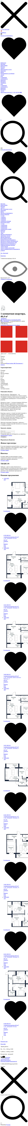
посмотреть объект (5, 325)
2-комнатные (4, 226)
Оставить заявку (5, 450)
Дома (2, 233)
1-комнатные (4, 225)
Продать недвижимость (7, 35)
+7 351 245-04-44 (5, 29)
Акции (2, 74)
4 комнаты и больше (6, 221)
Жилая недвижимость (6, 234)
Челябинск (3, 32)
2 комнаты (3, 218)
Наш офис (3, 1044)
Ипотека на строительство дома (9, 242)
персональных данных (6, 435)
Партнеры (3, 70)
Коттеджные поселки (6, 238)
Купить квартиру (5, 214)
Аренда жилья (4, 246)
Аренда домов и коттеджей (7, 247)
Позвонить (3, 318)
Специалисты (4, 78)
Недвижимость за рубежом (7, 73)
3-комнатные (4, 227)
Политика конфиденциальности (9, 1061)
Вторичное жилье (5, 222)
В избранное (7, 511)
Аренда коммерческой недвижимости (10, 249)
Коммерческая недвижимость (8, 239)
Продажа (3, 64)
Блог (2, 76)
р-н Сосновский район (15, 319)
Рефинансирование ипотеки (8, 245)
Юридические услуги (6, 69)
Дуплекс (8, 1124)
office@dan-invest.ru (6, 92)
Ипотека (3, 66)
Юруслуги (6, 209)
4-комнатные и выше (6, 229)
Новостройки (4, 65)
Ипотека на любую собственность (9, 241)
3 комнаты (3, 219)
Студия (2, 215)
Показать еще (4, 1041)
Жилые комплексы (5, 237)
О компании (4, 77)
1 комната (3, 217)
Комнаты (3, 230)
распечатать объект (15, 325)
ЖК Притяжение (5, 319)
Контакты (3, 81)
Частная (3, 231)
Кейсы (2, 72)
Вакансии (3, 80)
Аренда (2, 68)
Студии (2, 223)
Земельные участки (5, 235)
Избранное (3, 62)
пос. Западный (5, 321)
